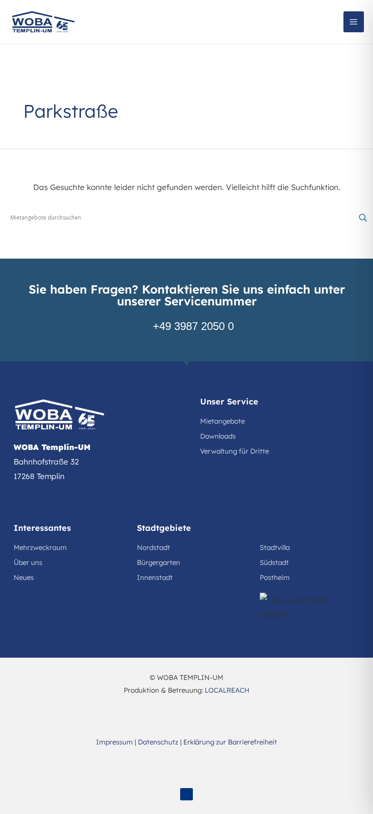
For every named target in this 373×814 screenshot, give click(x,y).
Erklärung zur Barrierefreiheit (230, 742)
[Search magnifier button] (363, 217)
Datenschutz (158, 742)
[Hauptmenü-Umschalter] (353, 21)
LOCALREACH (227, 690)
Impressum (114, 742)
